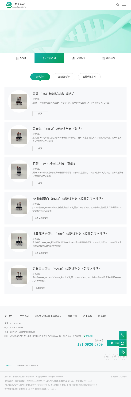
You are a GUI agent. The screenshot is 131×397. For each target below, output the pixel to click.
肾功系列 (40, 77)
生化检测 (51, 58)
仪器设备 (110, 58)
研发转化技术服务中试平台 (48, 316)
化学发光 (81, 58)
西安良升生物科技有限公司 (27, 366)
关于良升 (8, 316)
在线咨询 (118, 343)
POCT (23, 58)
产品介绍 (24, 316)
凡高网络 (123, 377)
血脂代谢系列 (64, 77)
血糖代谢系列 (89, 77)
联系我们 (102, 316)
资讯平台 (87, 316)
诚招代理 (72, 316)
